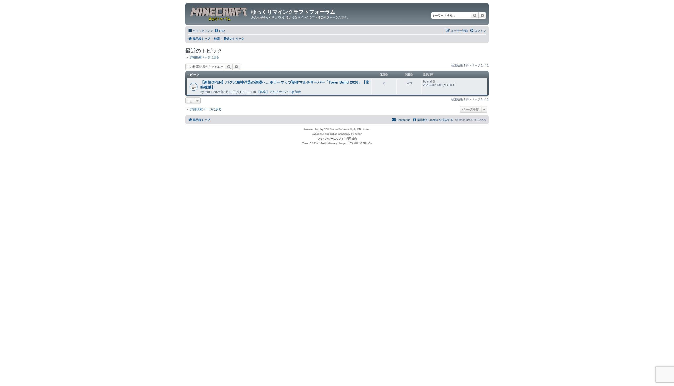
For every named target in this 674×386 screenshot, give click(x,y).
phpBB (323, 129)
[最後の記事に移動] (434, 81)
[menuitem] (219, 31)
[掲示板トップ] (219, 13)
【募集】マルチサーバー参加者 (279, 92)
